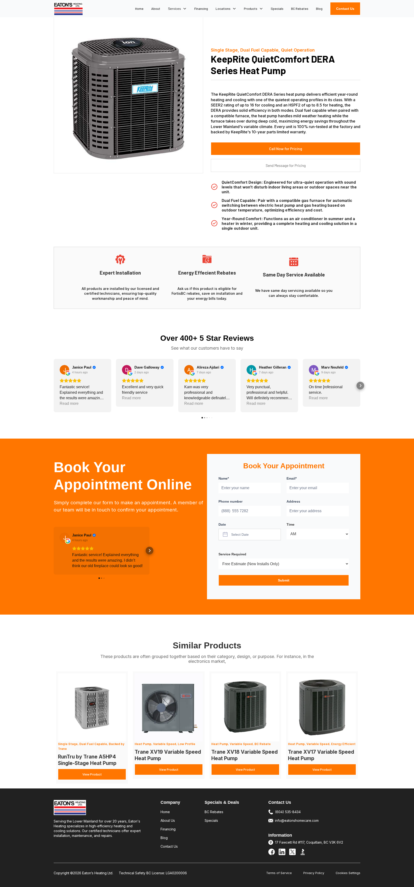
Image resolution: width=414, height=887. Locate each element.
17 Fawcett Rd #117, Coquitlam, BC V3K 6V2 (309, 842)
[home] (68, 8)
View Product (92, 774)
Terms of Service (279, 873)
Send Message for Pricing (286, 165)
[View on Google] (64, 370)
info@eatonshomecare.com (297, 820)
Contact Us (345, 9)
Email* (292, 478)
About (155, 8)
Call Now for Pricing (285, 148)
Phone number (230, 501)
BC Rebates (299, 8)
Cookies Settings (348, 873)
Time (290, 524)
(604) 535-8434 (288, 812)
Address (293, 501)
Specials (277, 8)
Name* (223, 478)
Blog (319, 8)
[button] (177, 8)
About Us (168, 820)
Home (139, 8)
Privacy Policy (313, 873)
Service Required (232, 554)
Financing (201, 8)
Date (222, 524)
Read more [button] (69, 403)
